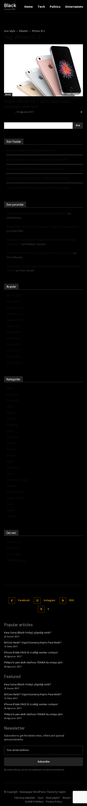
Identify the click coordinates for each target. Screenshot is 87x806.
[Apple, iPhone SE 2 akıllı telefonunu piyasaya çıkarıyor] (43, 70)
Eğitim (10, 406)
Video (10, 504)
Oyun (9, 473)
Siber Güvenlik (15, 492)
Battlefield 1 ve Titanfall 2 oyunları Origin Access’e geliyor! (42, 226)
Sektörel (11, 486)
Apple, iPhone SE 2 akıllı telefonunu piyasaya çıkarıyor (37, 104)
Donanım (12, 400)
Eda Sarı (9, 111)
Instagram (49, 600)
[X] (41, 609)
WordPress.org (16, 560)
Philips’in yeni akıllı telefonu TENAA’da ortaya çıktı (37, 178)
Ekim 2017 (13, 302)
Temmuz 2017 (15, 314)
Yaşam (10, 510)
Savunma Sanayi (17, 480)
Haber (10, 431)
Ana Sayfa (9, 31)
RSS (71, 600)
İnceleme (12, 437)
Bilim (9, 388)
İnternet (11, 443)
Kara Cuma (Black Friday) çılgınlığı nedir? (31, 150)
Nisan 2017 (13, 332)
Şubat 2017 (13, 344)
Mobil (8, 94)
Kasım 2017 (14, 295)
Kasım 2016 (14, 362)
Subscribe (44, 762)
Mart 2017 (13, 338)
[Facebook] (11, 600)
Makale (11, 455)
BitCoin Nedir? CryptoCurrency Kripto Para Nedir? (37, 159)
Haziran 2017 (15, 320)
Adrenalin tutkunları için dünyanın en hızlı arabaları (39, 253)
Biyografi (12, 394)
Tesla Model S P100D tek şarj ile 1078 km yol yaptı (38, 187)
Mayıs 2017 (13, 326)
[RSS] (63, 600)
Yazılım (11, 516)
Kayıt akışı (12, 548)
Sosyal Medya (15, 498)
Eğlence (11, 412)
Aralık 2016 (13, 356)
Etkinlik (10, 419)
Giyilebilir (12, 425)
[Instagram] (37, 600)
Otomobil (12, 467)
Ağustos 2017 (15, 308)
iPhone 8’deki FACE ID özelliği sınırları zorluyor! (35, 169)
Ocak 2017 (13, 350)
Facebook (24, 600)
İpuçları (11, 449)
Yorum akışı (14, 554)
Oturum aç (13, 542)
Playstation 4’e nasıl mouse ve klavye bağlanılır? (36, 213)
